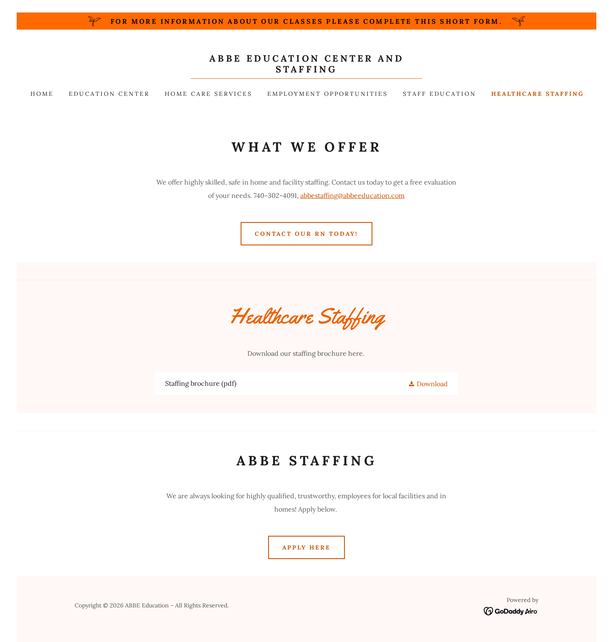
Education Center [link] (109, 93)
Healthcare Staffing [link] (537, 93)
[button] (428, 383)
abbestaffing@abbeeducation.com (352, 195)
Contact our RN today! (306, 233)
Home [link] (42, 93)
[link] (306, 70)
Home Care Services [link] (208, 93)
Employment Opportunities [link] (327, 93)
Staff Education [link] (439, 93)
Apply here (306, 547)
